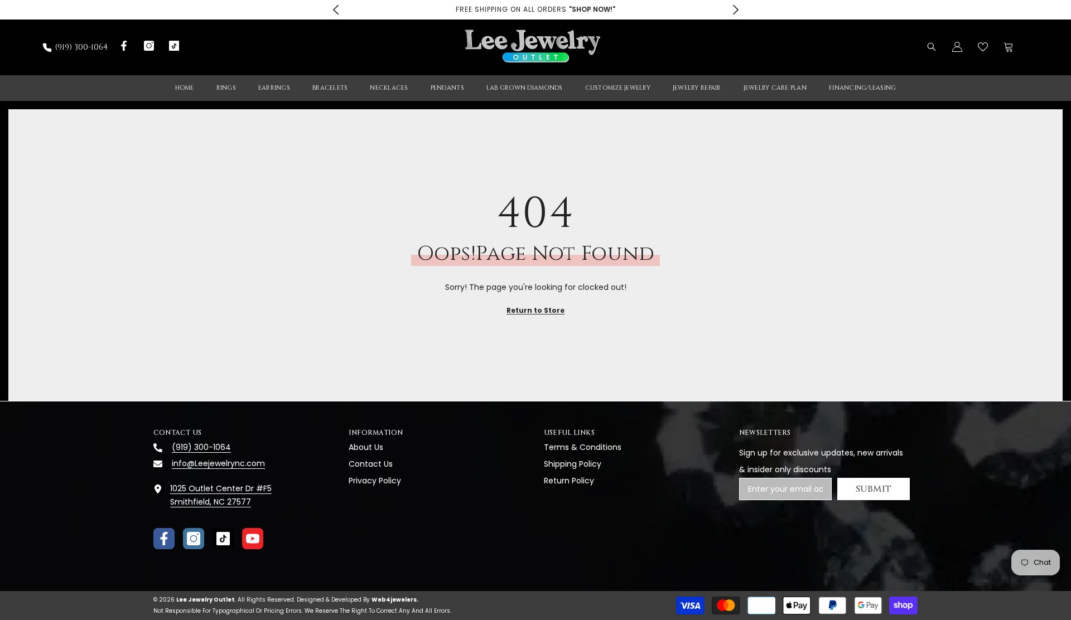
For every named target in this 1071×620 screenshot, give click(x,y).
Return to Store (535, 310)
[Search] (932, 46)
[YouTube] (252, 538)
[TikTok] (223, 538)
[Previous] (335, 10)
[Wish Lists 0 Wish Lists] (983, 47)
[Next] (735, 10)
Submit (874, 489)
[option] (535, 10)
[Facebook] (164, 538)
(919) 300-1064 (81, 47)
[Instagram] (193, 538)
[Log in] (957, 47)
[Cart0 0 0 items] (1009, 47)
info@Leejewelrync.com (218, 463)
